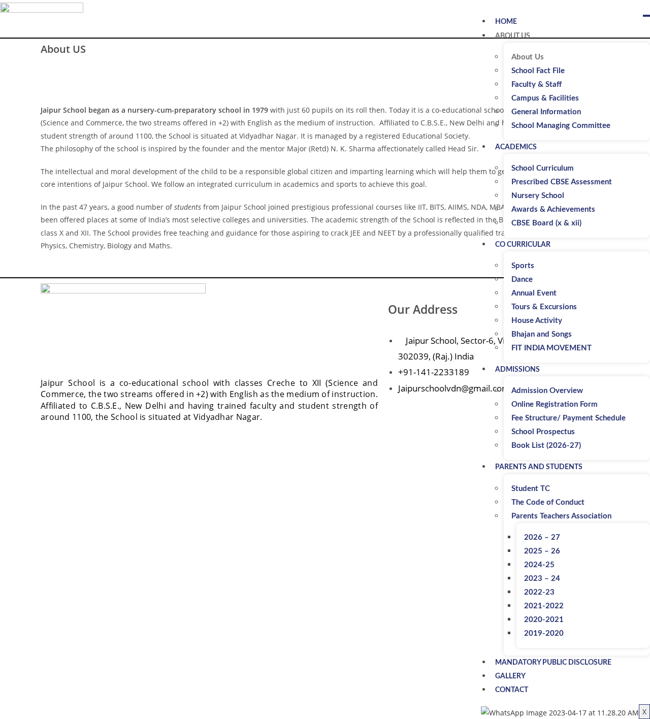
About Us (512, 36)
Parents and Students (538, 467)
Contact (511, 690)
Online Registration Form (554, 404)
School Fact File (538, 71)
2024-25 (539, 565)
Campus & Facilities (545, 98)
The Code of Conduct (547, 502)
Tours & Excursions (544, 307)
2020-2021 (544, 620)
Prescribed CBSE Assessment (561, 182)
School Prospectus (543, 432)
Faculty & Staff (536, 84)
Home (506, 21)
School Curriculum (542, 168)
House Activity (536, 320)
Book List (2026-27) (546, 445)
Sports (522, 266)
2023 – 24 (542, 578)
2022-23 (539, 592)
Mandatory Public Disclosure (553, 662)
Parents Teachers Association (561, 516)
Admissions (517, 369)
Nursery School (537, 196)
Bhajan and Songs (541, 334)
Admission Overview (547, 391)
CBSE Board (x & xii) (546, 223)
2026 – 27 (542, 537)
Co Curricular (522, 244)
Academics (516, 147)
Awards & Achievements (553, 209)
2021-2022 (544, 606)
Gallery (510, 676)
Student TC (530, 489)
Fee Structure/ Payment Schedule (568, 418)
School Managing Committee (560, 125)
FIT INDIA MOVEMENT (551, 348)
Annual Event (534, 293)
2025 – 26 (542, 551)
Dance (522, 279)
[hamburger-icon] (646, 16)
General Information (546, 112)
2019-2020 (544, 633)
